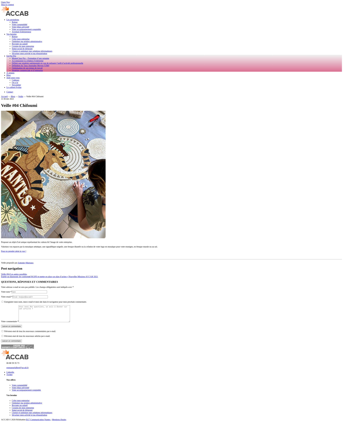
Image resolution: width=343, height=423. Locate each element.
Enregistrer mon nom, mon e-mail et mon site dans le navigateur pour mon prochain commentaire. (45, 302)
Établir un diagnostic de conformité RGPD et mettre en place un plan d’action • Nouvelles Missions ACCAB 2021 (49, 276)
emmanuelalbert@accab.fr (17, 367)
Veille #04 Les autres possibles (14, 274)
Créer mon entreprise (20, 400)
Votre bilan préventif (20, 387)
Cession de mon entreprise (23, 408)
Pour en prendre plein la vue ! (13, 251)
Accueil (4, 96)
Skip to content (7, 4)
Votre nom (5, 292)
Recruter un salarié (20, 405)
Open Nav (5, 2)
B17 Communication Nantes (38, 419)
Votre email (6, 297)
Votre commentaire (9, 321)
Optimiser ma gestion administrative (27, 403)
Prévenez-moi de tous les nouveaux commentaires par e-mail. (30, 331)
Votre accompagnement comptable (26, 390)
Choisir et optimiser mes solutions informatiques (32, 412)
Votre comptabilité (19, 385)
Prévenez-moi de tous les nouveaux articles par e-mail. (27, 336)
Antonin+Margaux (25, 263)
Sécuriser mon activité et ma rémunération (29, 415)
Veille (20, 96)
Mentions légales (59, 419)
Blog (13, 96)
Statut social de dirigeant (22, 410)
